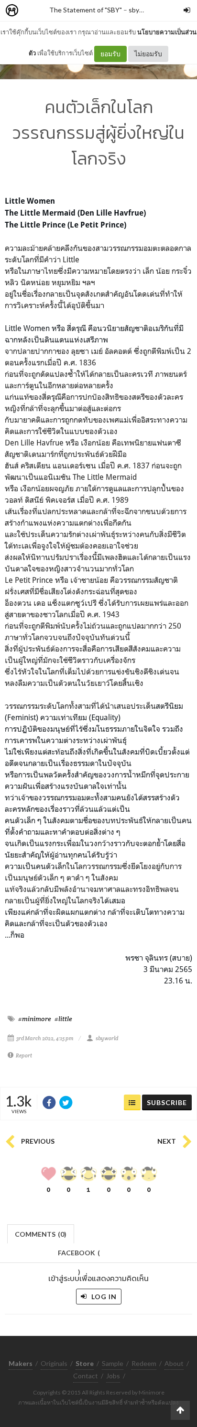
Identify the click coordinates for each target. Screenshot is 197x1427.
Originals (54, 1363)
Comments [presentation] (40, 1234)
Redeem (143, 1363)
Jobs (113, 1376)
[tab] (41, 1233)
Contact (85, 1376)
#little (63, 1018)
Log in (103, 1297)
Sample (112, 1363)
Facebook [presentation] (79, 1255)
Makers (33, 10)
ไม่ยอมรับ (148, 54)
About (174, 1363)
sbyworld (142, 10)
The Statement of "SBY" (85, 10)
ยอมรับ (110, 54)
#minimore (34, 1018)
